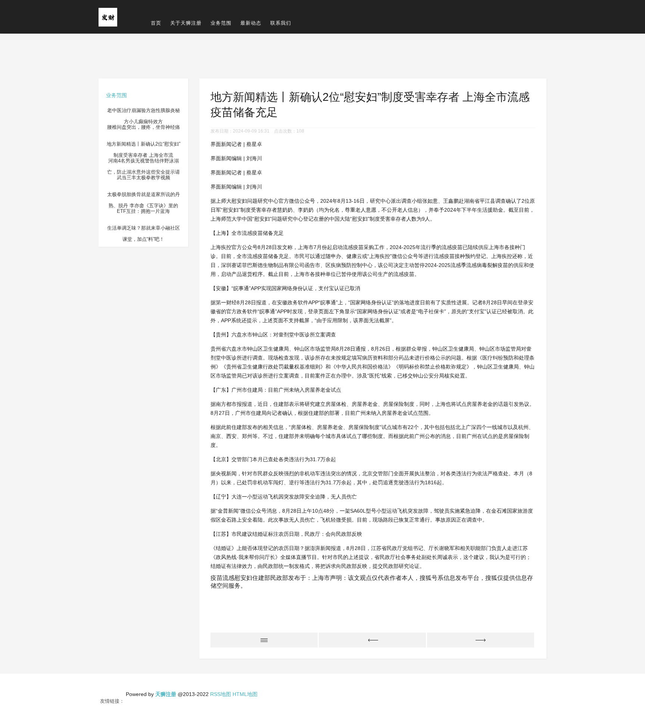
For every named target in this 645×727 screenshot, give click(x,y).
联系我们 (280, 23)
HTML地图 (245, 694)
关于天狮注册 (186, 23)
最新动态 (250, 23)
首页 (156, 23)
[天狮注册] (108, 16)
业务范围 (221, 23)
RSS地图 (220, 694)
